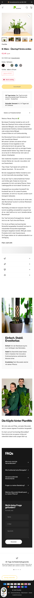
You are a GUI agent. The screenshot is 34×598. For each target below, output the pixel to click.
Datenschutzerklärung (15, 592)
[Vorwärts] (31, 2)
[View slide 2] (16, 570)
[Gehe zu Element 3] (18, 39)
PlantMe (4, 44)
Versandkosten (15, 58)
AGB (9, 592)
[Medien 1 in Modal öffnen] (29, 16)
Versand (30, 592)
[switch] (3, 595)
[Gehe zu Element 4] (25, 39)
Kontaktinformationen (17, 595)
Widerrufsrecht (24, 592)
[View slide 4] (20, 570)
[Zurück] (2, 2)
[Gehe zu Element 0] (4, 39)
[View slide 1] (14, 570)
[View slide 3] (18, 570)
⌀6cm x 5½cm (7, 73)
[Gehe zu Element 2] (11, 39)
